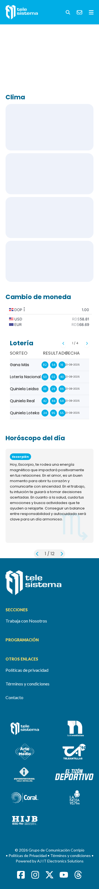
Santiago (50, 217)
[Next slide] (86, 343)
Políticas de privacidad (27, 670)
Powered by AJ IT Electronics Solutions (50, 861)
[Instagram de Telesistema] (35, 874)
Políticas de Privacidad (28, 855)
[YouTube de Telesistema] (63, 874)
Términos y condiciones (28, 683)
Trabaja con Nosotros (26, 620)
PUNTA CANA (50, 173)
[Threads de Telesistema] (78, 874)
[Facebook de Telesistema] (20, 874)
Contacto (14, 697)
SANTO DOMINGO (50, 127)
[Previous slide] (63, 343)
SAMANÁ (50, 261)
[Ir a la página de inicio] (50, 582)
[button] (68, 12)
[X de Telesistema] (49, 874)
